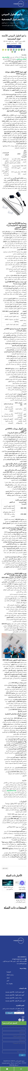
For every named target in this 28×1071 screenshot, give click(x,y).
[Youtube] (19, 1020)
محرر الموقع (10, 43)
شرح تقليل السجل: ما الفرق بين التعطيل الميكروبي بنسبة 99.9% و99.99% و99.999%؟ (8, 888)
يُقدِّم (22, 1055)
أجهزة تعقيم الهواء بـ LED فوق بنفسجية (14, 995)
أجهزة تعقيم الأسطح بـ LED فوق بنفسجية (15, 1001)
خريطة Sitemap (13, 1065)
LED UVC (5, 868)
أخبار (8, 980)
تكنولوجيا (9, 972)
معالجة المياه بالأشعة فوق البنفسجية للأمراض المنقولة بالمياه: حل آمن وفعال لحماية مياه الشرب (20, 888)
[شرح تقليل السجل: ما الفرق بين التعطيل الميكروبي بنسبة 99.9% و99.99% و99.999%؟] (7, 883)
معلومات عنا (10, 983)
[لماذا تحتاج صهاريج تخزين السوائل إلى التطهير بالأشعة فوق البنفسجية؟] (20, 895)
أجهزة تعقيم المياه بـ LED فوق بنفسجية (14, 992)
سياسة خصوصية (6, 1063)
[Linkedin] (23, 1020)
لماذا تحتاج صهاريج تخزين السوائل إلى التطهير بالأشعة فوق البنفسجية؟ (20, 901)
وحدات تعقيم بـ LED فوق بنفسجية (13, 998)
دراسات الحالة (10, 975)
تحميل (8, 978)
